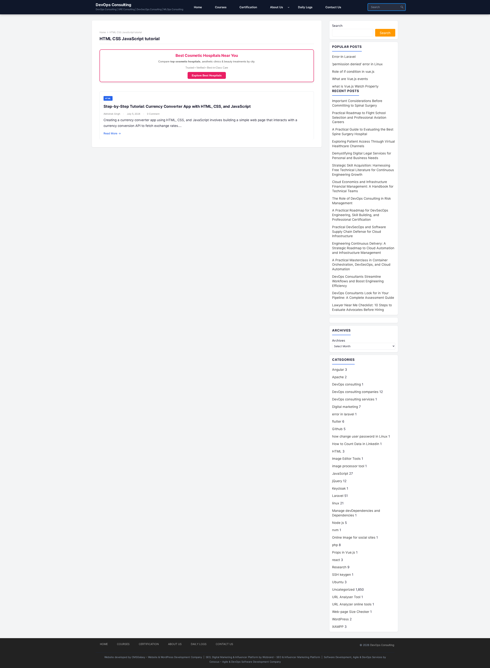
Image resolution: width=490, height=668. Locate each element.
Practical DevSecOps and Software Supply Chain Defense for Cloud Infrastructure (359, 231)
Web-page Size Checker (350, 612)
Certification (149, 644)
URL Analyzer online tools (352, 604)
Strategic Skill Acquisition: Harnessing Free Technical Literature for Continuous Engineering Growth (363, 169)
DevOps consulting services (353, 399)
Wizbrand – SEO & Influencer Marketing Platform (291, 657)
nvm (335, 530)
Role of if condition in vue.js (353, 71)
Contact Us (224, 644)
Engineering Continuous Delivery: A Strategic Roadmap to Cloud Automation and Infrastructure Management (363, 248)
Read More (112, 133)
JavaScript (340, 473)
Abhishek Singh (112, 113)
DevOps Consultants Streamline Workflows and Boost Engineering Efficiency (358, 281)
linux (335, 503)
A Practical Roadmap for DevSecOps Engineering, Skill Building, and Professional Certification (360, 214)
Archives (338, 340)
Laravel (337, 496)
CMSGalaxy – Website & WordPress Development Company (167, 657)
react (336, 560)
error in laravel (343, 414)
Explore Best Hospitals (207, 75)
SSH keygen (341, 575)
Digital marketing (345, 407)
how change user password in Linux (359, 436)
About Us (175, 644)
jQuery (337, 481)
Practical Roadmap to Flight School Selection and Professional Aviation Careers (359, 117)
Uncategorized (343, 589)
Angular (338, 370)
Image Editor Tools (346, 459)
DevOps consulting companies (355, 392)
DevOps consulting (346, 384)
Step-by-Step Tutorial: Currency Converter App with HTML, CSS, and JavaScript (177, 106)
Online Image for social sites (353, 537)
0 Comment (153, 113)
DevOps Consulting (113, 4)
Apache (338, 377)
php (335, 545)
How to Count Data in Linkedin (355, 444)
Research (339, 567)
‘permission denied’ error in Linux (357, 64)
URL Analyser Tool (346, 597)
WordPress (340, 619)
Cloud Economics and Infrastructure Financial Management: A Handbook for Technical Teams (362, 186)
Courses (123, 644)
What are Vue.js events (350, 79)
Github (337, 429)
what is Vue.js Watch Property (355, 86)
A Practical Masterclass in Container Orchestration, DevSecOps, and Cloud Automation (361, 264)
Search (337, 25)
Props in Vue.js (343, 552)
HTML (108, 98)
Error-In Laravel (344, 57)
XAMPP (338, 627)
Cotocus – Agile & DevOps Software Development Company (245, 661)
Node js (338, 523)
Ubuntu (338, 582)
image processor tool (348, 466)
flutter (336, 421)
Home (103, 32)
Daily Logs (199, 644)
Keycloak (339, 488)
